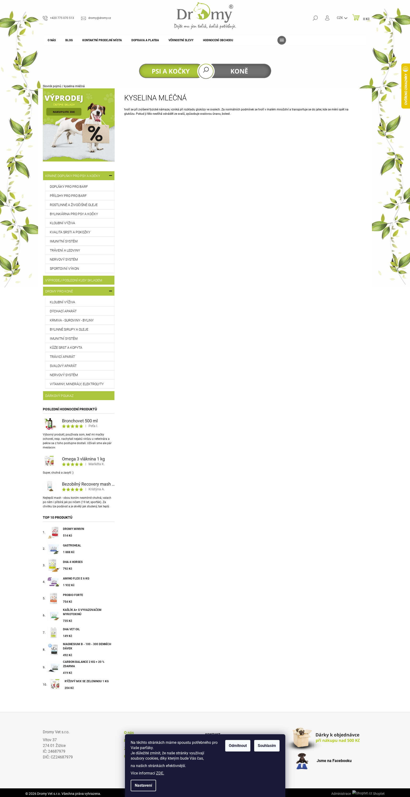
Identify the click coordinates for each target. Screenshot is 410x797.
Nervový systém (64, 259)
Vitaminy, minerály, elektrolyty (77, 384)
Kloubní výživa (62, 223)
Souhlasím (267, 745)
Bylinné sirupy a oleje (69, 329)
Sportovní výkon (64, 268)
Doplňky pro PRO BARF (69, 187)
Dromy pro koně (59, 291)
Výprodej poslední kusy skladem (73, 280)
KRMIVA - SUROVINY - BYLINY (72, 320)
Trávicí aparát (62, 357)
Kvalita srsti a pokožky (70, 232)
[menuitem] (52, 40)
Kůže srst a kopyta (66, 348)
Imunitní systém (64, 241)
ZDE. (160, 773)
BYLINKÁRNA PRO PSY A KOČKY (74, 214)
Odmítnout (238, 745)
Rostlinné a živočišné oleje (74, 205)
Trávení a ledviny (65, 250)
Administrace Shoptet (358, 794)
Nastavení (143, 785)
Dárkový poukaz (59, 396)
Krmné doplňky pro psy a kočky (72, 176)
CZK (340, 18)
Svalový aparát (63, 366)
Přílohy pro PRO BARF (68, 196)
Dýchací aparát (63, 311)
